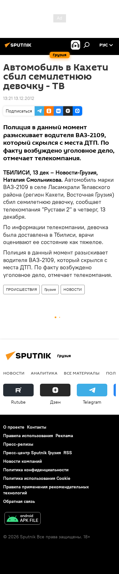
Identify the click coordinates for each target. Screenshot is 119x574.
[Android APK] (22, 519)
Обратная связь (19, 501)
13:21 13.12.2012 (18, 98)
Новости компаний (22, 461)
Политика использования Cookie (36, 478)
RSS (67, 452)
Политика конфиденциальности (36, 470)
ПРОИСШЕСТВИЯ (21, 289)
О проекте (13, 427)
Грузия (50, 289)
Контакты (36, 427)
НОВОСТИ (72, 289)
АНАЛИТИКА (44, 373)
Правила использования (28, 435)
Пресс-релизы (18, 444)
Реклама (64, 435)
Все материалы (82, 373)
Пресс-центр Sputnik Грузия (32, 452)
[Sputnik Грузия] (19, 47)
